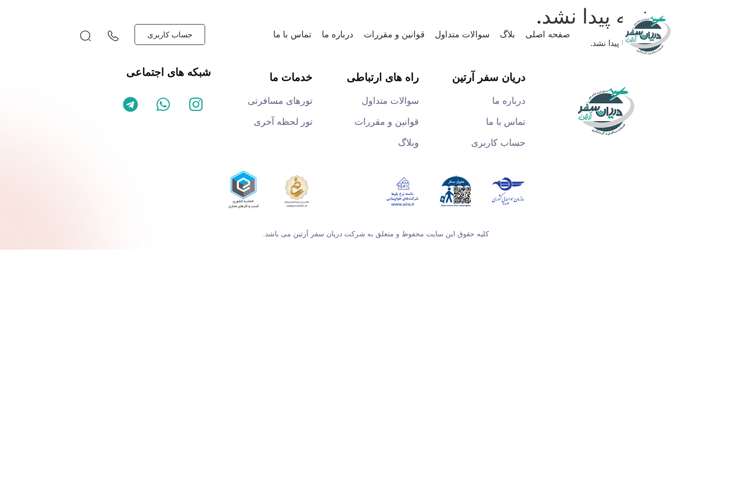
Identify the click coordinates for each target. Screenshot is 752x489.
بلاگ (507, 34)
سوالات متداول (462, 34)
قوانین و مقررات (394, 34)
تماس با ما (292, 34)
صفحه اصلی (547, 34)
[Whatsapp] (163, 104)
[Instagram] (196, 104)
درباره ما (337, 34)
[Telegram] (130, 104)
